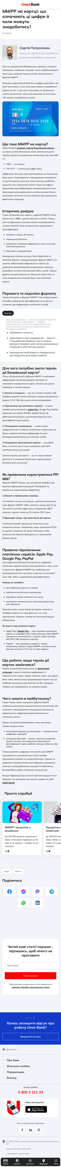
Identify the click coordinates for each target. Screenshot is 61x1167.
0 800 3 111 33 (30, 1092)
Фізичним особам (18, 1066)
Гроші (6, 871)
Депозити (30, 1164)
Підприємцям (15, 1072)
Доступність (11, 1049)
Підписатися (30, 975)
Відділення (44, 1164)
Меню (56, 1164)
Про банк (13, 1060)
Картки (5, 1164)
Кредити (17, 1164)
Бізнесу (12, 1077)
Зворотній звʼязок (30, 1036)
